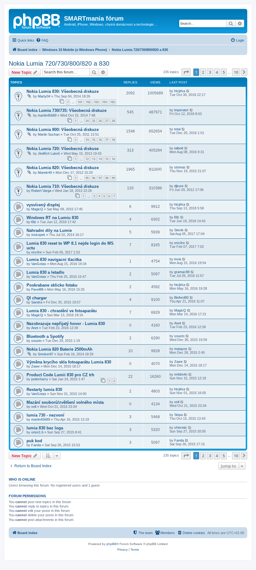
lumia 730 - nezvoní (45, 415)
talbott (178, 148)
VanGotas (38, 264)
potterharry (39, 379)
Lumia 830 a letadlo (45, 272)
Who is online (22, 479)
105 (112, 102)
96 (93, 178)
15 (106, 159)
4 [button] (217, 72)
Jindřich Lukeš (49, 153)
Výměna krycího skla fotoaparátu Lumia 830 (69, 362)
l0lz (33, 222)
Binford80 (181, 297)
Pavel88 (37, 289)
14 (100, 159)
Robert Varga (41, 190)
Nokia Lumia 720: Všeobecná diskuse (63, 148)
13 (93, 159)
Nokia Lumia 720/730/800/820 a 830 (59, 63)
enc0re (36, 252)
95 (87, 178)
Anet (34, 328)
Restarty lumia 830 (44, 389)
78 (113, 140)
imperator (181, 110)
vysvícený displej (43, 204)
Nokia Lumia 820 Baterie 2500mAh (59, 349)
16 (113, 159)
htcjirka (179, 91)
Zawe (35, 366)
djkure (179, 186)
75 (93, 140)
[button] (186, 72)
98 (106, 178)
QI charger (37, 298)
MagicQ (37, 209)
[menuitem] (42, 40)
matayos (180, 349)
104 (104, 102)
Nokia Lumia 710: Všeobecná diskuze (63, 186)
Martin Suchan (49, 134)
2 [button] (203, 72)
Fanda (36, 445)
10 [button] (236, 72)
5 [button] (224, 72)
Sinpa (178, 415)
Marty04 (44, 96)
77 (106, 140)
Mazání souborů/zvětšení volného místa (65, 402)
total (177, 129)
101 (80, 102)
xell (33, 406)
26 (100, 121)
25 (93, 121)
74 (87, 140)
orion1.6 (37, 432)
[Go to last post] (188, 91)
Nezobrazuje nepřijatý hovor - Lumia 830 (66, 323)
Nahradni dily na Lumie (49, 230)
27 (106, 121)
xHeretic (180, 427)
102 (88, 102)
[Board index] (37, 20)
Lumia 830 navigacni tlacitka (54, 259)
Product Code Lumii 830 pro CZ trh (60, 374)
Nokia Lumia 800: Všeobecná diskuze (63, 129)
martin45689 (47, 115)
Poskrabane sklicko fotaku (52, 285)
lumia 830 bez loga (45, 428)
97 (100, 178)
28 (113, 121)
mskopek (38, 235)
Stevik (179, 230)
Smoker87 (45, 354)
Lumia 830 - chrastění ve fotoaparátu (62, 310)
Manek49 (45, 172)
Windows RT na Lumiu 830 (52, 217)
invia (177, 259)
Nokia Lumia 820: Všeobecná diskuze (63, 167)
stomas (179, 167)
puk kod (34, 440)
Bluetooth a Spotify (45, 336)
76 (100, 140)
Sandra (36, 302)
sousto (36, 340)
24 (87, 121)
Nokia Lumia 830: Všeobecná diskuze (63, 91)
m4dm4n (180, 374)
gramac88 (182, 272)
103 (96, 102)
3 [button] (210, 72)
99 (113, 178)
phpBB (111, 544)
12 (87, 159)
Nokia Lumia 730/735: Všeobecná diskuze (66, 110)
